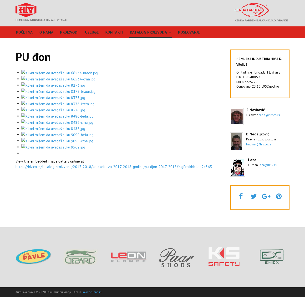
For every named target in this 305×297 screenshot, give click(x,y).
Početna (24, 32)
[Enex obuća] (272, 256)
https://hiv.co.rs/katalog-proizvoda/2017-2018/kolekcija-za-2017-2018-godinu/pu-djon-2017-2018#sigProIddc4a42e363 (113, 166)
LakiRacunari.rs (92, 292)
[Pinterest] (279, 196)
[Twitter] (253, 196)
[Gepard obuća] (81, 256)
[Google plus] (266, 196)
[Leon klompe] (129, 256)
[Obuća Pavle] (33, 256)
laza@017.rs (268, 165)
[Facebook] (241, 196)
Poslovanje (189, 32)
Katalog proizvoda (148, 32)
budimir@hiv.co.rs (258, 144)
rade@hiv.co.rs (269, 115)
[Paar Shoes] (176, 256)
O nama (46, 32)
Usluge (92, 32)
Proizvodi (69, 32)
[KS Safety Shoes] (223, 256)
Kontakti (114, 32)
